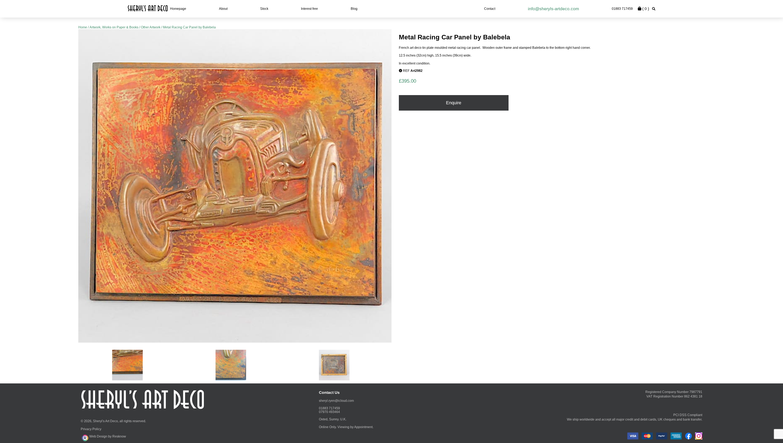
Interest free (309, 8)
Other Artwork (150, 27)
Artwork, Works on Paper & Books (114, 27)
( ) (645, 9)
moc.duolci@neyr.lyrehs (336, 400)
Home (82, 27)
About (223, 8)
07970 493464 (329, 412)
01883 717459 (622, 8)
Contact (489, 8)
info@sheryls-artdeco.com (553, 8)
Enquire (453, 102)
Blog (354, 8)
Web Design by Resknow (107, 436)
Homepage (178, 8)
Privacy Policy (91, 429)
